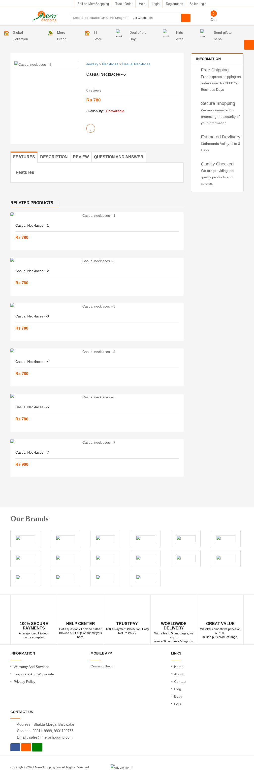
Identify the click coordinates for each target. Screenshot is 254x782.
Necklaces (110, 64)
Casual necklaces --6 (32, 407)
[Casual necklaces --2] (97, 261)
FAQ (177, 704)
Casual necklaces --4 (32, 362)
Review (81, 157)
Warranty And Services (31, 667)
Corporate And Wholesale (34, 674)
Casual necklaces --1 (32, 225)
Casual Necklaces (136, 64)
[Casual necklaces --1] (97, 215)
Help (142, 4)
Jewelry (92, 64)
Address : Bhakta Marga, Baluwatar (45, 724)
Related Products (31, 203)
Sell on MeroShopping (93, 4)
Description (54, 157)
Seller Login (198, 4)
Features (24, 157)
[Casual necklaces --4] (97, 351)
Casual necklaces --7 (32, 452)
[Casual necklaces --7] (97, 442)
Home (179, 667)
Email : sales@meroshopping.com (45, 737)
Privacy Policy (24, 682)
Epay (178, 696)
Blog (177, 689)
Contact (180, 682)
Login (155, 4)
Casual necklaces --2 (32, 271)
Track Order (123, 4)
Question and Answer (118, 157)
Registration (174, 4)
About (178, 674)
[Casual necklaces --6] (97, 397)
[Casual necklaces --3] (97, 306)
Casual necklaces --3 (32, 316)
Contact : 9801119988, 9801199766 (45, 731)
